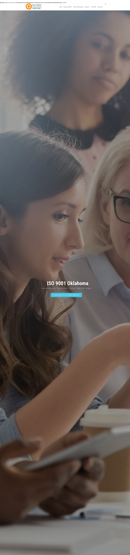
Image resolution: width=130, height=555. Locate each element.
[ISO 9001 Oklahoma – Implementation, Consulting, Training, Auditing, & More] (33, 7)
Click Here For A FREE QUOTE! (66, 295)
